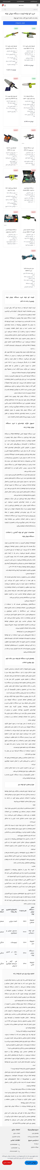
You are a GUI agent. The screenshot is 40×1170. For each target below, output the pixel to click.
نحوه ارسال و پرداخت (33, 1137)
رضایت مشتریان (16, 1137)
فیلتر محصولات (20, 23)
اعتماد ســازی (16, 1133)
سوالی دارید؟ (31, 1162)
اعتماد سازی (7, 1162)
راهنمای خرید (35, 1133)
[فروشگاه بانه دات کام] (21, 5)
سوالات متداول (35, 1147)
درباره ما (36, 1144)
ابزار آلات (14, 308)
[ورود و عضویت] (5, 5)
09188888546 (6, 2)
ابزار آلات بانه (24, 18)
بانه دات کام (33, 18)
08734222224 (20, 2)
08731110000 (34, 2)
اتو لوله (20, 311)
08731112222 (14, 1148)
